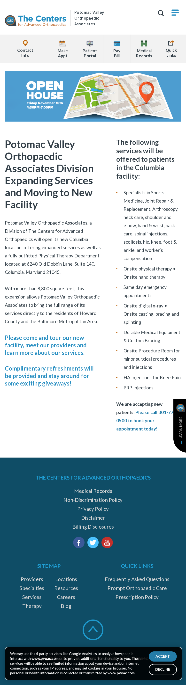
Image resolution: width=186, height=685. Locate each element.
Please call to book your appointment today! (147, 420)
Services (31, 597)
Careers (66, 597)
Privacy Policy (93, 509)
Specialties (32, 588)
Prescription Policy (137, 597)
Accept (162, 656)
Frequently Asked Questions (137, 579)
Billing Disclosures (93, 527)
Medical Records (93, 491)
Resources (66, 588)
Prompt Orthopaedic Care (137, 588)
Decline (162, 669)
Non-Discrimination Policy (93, 500)
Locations (66, 579)
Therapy (32, 606)
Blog (66, 606)
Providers (32, 579)
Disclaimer (93, 518)
